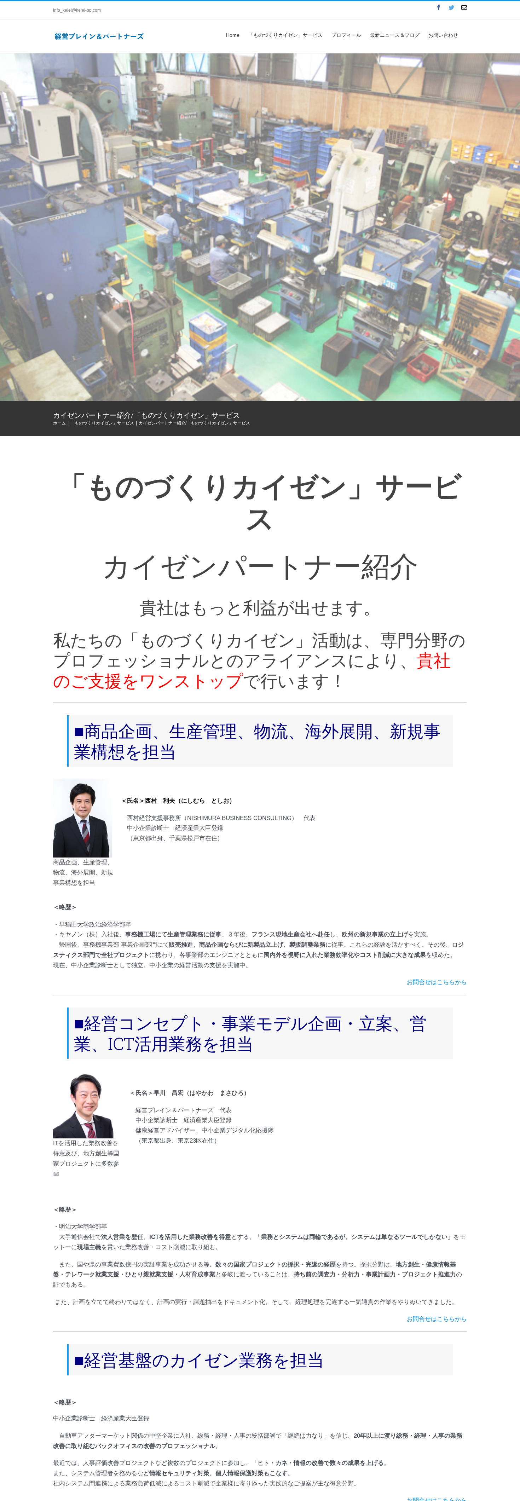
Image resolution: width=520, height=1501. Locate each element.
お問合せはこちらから (437, 982)
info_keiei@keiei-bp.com (77, 10)
